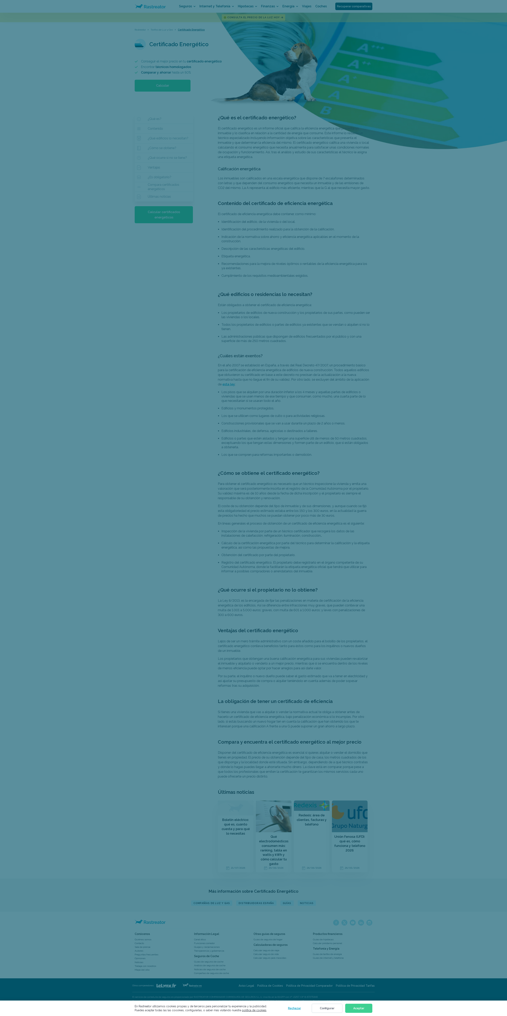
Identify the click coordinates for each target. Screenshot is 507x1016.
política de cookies (254, 1010)
